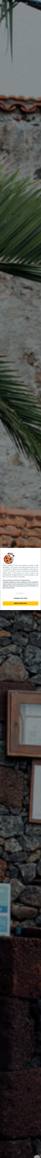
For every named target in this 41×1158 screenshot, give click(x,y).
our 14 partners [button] (23, 565)
